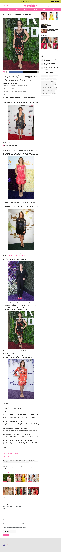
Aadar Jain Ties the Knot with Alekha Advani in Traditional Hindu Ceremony (33, 497)
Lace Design (18, 461)
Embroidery (23, 460)
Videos (54, 9)
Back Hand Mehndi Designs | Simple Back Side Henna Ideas (47, 50)
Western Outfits (54, 93)
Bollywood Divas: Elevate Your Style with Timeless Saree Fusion (20, 496)
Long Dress (50, 84)
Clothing (12, 15)
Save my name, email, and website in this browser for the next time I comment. (15, 527)
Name (4, 519)
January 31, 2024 (5, 15)
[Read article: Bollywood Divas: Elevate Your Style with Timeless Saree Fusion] (21, 491)
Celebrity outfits (44, 78)
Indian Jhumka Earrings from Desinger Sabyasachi (52, 30)
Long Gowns (54, 84)
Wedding (35, 9)
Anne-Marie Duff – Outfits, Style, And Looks (16, 255)
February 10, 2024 (50, 31)
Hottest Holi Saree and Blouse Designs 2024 (33, 483)
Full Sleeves (52, 81)
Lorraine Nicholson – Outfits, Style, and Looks (8, 483)
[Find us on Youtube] (7, 5)
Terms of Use (53, 544)
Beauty (16, 9)
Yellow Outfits (48, 95)
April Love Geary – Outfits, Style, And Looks (16, 99)
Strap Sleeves (43, 93)
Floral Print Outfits (31, 460)
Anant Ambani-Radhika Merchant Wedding (50, 64)
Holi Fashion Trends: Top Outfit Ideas (10, 145)
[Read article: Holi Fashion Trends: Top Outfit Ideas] (21, 478)
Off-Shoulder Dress (44, 87)
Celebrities (45, 9)
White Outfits (43, 95)
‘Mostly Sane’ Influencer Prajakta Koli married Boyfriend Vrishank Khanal (8, 497)
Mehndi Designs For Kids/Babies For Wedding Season (50, 60)
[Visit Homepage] (30, 6)
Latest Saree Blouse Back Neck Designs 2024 (51, 68)
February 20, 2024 (50, 26)
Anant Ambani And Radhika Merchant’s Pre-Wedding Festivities (51, 56)
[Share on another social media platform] (38, 72)
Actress (43, 75)
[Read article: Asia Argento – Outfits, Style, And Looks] (44, 26)
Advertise (45, 544)
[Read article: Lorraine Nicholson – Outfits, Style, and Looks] (8, 478)
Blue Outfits (16, 460)
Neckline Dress (23, 461)
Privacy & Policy (49, 544)
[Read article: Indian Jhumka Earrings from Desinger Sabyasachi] (44, 31)
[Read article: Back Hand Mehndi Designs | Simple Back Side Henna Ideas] (49, 43)
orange (27, 461)
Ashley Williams (7, 460)
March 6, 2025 (17, 485)
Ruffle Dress (43, 90)
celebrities (43, 76)
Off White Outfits (50, 87)
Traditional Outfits (48, 93)
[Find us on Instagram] (4, 5)
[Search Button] (57, 6)
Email (4, 523)
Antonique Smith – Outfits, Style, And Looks (11, 453)
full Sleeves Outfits (5, 461)
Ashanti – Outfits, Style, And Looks (9, 455)
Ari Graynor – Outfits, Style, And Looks (10, 456)
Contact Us (57, 544)
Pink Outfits (35, 461)
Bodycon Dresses (55, 75)
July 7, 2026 (4, 485)
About (42, 544)
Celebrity (47, 76)
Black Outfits (12, 460)
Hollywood (10, 461)
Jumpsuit (14, 461)
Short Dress (52, 90)
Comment (4, 508)
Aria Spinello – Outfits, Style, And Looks (10, 458)
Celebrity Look (51, 76)
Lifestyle (25, 9)
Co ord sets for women (53, 78)
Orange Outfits (31, 461)
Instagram (22, 446)
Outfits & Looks (55, 87)
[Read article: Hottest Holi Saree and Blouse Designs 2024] (33, 478)
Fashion (7, 9)
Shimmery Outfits (48, 90)
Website (23, 523)
